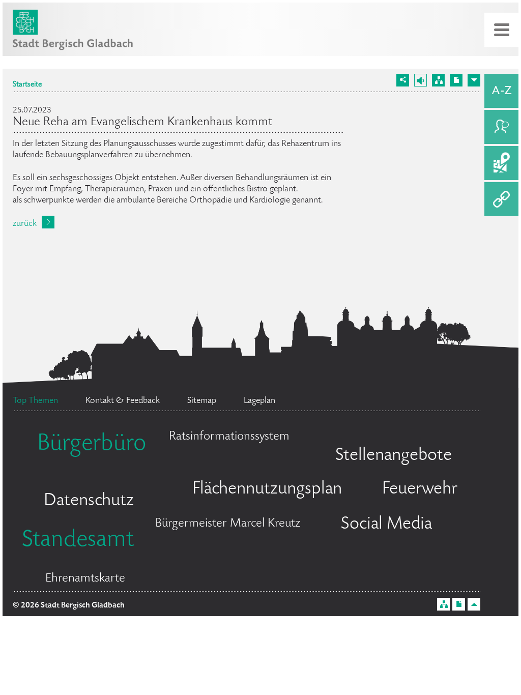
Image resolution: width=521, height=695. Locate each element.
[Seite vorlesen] (420, 80)
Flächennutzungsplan (267, 489)
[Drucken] (456, 80)
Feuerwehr (419, 489)
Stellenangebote (393, 456)
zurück (25, 223)
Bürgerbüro (91, 444)
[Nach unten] (474, 80)
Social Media (386, 524)
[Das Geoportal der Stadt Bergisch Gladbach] (501, 163)
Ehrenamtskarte (85, 578)
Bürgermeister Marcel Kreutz (227, 523)
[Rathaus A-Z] (501, 91)
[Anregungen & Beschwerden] (501, 127)
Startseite (27, 85)
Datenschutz (89, 501)
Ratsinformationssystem (229, 436)
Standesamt (78, 541)
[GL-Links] (501, 199)
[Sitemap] (438, 80)
